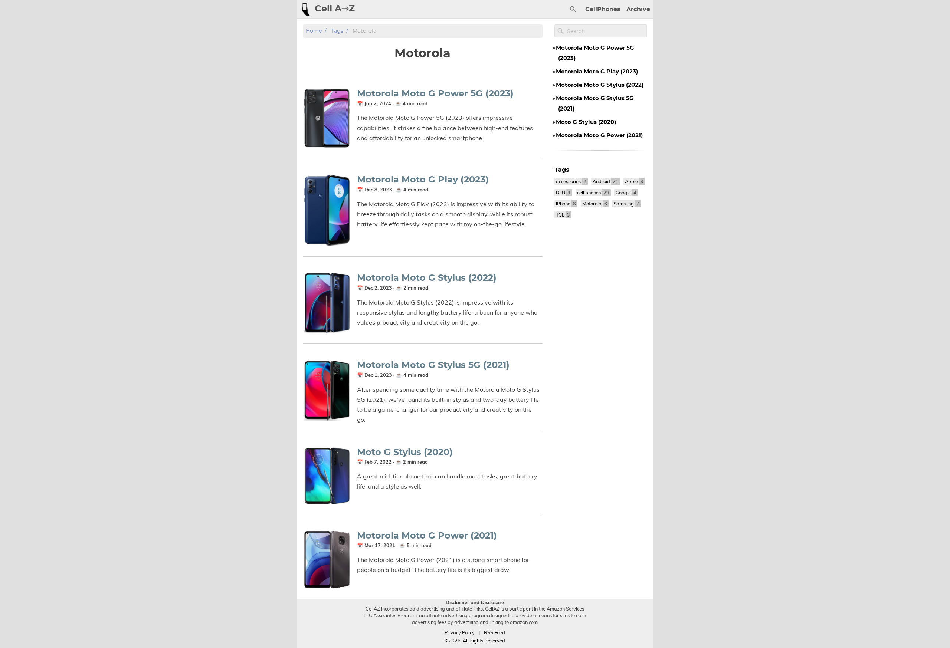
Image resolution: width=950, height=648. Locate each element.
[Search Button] (573, 9)
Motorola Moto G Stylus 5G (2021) (433, 365)
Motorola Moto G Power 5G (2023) (435, 93)
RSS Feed (494, 632)
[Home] (305, 9)
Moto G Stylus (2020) (405, 452)
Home (314, 31)
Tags (337, 31)
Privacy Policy (460, 632)
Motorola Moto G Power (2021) (427, 536)
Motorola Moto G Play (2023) (423, 179)
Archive (638, 9)
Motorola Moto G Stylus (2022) (427, 278)
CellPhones (602, 9)
